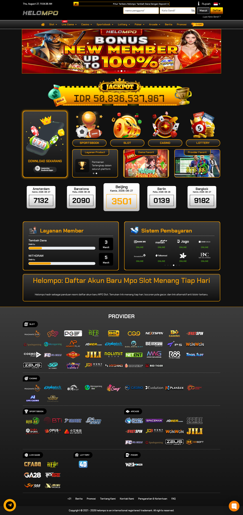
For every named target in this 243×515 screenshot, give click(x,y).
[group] (197, 163)
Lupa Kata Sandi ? (211, 16)
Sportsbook (103, 24)
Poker (138, 24)
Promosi (181, 24)
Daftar (217, 10)
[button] (216, 51)
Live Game (68, 24)
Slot (51, 24)
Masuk (203, 10)
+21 (69, 498)
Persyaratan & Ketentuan (152, 498)
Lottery (122, 24)
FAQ (173, 498)
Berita (168, 24)
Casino (85, 24)
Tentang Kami (108, 498)
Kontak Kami (127, 498)
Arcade (153, 24)
